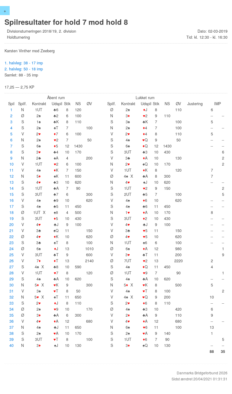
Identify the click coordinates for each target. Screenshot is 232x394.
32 (11, 297)
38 (11, 333)
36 (11, 321)
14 (11, 188)
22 (11, 236)
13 (11, 182)
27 (11, 267)
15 (11, 194)
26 (11, 260)
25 (11, 254)
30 (11, 285)
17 (11, 206)
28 (11, 273)
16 (11, 200)
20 (11, 224)
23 (11, 242)
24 (11, 248)
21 (11, 230)
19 (11, 218)
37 (11, 327)
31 (11, 291)
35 (11, 315)
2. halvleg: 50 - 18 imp (24, 69)
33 (11, 303)
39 (11, 339)
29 (11, 279)
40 (11, 345)
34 (11, 309)
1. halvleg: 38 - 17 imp (24, 63)
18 (11, 212)
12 (11, 176)
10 (11, 164)
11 (11, 170)
